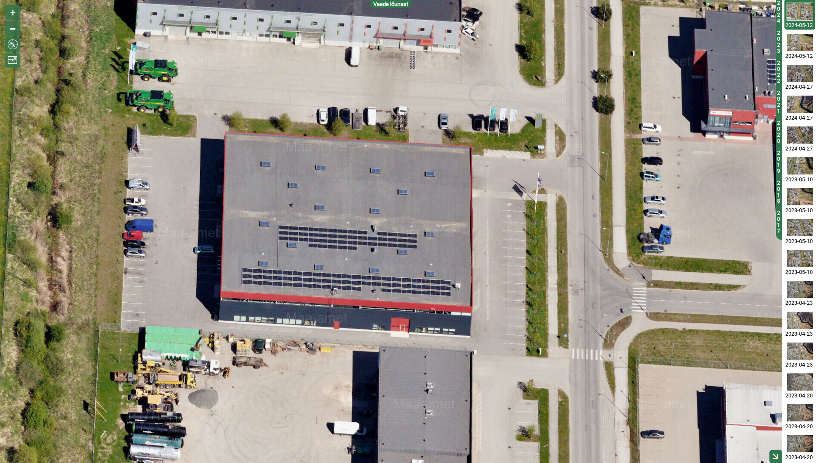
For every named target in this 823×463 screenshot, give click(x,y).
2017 (778, 222)
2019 (778, 162)
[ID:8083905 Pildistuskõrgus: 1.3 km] (800, 104)
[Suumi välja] (12, 28)
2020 (778, 132)
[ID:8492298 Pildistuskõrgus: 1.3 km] (800, 12)
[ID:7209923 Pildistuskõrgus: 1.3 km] (800, 259)
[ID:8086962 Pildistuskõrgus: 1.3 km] (800, 73)
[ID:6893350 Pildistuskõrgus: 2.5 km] (800, 382)
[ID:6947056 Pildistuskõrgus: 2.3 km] (800, 289)
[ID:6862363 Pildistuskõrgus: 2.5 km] (800, 444)
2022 (778, 72)
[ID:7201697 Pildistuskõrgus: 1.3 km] (800, 166)
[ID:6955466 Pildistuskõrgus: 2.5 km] (800, 351)
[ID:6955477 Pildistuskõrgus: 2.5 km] (800, 320)
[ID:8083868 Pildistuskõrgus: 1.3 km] (800, 135)
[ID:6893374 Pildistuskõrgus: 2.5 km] (800, 413)
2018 (778, 192)
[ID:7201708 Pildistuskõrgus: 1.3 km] (800, 197)
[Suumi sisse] (12, 12)
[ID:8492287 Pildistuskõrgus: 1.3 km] (800, 42)
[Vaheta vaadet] (12, 44)
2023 (778, 42)
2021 (778, 102)
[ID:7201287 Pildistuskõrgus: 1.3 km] (800, 228)
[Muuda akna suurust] (12, 60)
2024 (778, 12)
